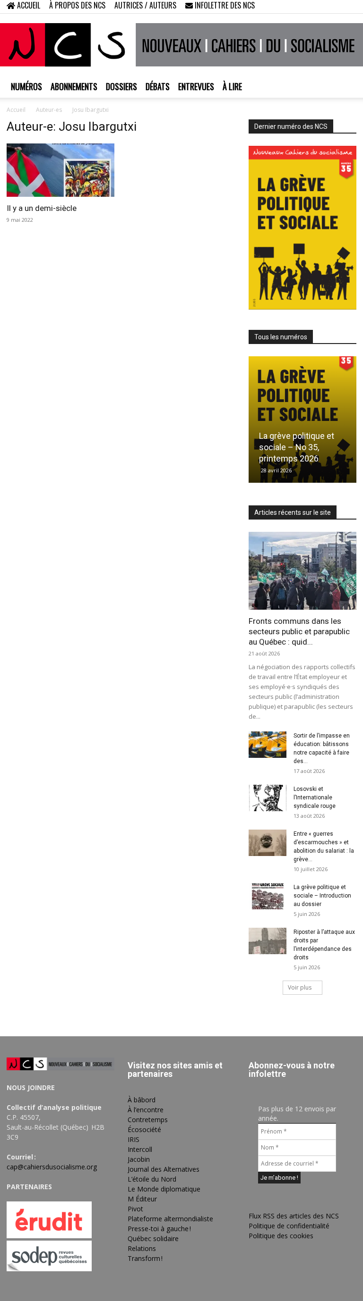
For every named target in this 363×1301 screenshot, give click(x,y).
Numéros (26, 86)
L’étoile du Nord (152, 1179)
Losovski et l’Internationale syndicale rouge (315, 797)
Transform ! (145, 1258)
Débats (158, 86)
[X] (334, 6)
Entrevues (196, 86)
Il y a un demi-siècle (42, 208)
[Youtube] (349, 6)
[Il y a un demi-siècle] (60, 170)
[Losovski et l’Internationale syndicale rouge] (267, 798)
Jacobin (139, 1159)
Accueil (16, 110)
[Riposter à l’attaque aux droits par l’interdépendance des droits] (267, 941)
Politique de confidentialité (289, 1225)
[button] (288, 6)
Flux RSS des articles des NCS (294, 1215)
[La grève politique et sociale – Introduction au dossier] (267, 896)
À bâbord (142, 1099)
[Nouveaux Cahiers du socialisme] (181, 45)
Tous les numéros (280, 337)
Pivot (135, 1208)
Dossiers (121, 86)
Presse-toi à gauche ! (159, 1228)
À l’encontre (146, 1109)
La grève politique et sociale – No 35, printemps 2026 (296, 447)
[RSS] (318, 6)
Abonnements (74, 86)
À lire (232, 86)
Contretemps (148, 1119)
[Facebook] (302, 6)
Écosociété (144, 1129)
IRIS (133, 1139)
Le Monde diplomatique (164, 1188)
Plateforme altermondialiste (170, 1218)
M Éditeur (142, 1198)
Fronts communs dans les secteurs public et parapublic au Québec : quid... (299, 631)
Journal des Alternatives (163, 1169)
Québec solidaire (153, 1238)
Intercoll (140, 1149)
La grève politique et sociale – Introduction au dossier (322, 895)
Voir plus (299, 987)
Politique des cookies (281, 1235)
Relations (142, 1248)
